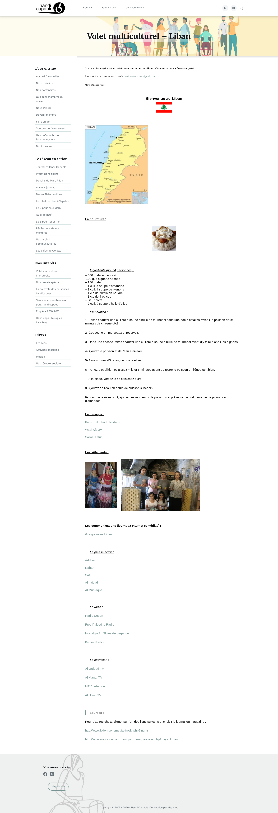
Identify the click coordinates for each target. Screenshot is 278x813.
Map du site (58, 786)
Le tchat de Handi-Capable (52, 201)
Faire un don (109, 7)
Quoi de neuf (44, 214)
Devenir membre (46, 114)
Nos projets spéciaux (49, 282)
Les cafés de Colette (48, 250)
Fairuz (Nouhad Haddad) (102, 422)
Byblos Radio (94, 642)
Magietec (173, 807)
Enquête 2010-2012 (48, 311)
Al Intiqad (91, 582)
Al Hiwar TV (93, 695)
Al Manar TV (93, 677)
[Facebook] (225, 8)
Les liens (41, 343)
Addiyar (90, 560)
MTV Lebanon (95, 686)
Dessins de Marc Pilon (49, 180)
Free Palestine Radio (99, 624)
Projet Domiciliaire (47, 173)
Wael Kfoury (93, 429)
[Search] (241, 8)
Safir (88, 575)
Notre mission (44, 83)
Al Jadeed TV (94, 668)
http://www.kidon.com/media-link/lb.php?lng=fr (116, 730)
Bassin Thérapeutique (49, 194)
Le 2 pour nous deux (48, 207)
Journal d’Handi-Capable (51, 167)
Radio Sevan (94, 615)
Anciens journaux (46, 187)
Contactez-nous (135, 7)
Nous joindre (43, 107)
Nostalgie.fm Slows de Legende (107, 633)
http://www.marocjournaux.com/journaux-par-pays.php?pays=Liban (131, 739)
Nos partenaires (46, 90)
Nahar (89, 567)
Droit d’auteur (44, 146)
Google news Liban (98, 534)
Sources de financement (50, 128)
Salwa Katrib (93, 437)
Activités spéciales (47, 349)
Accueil (87, 7)
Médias (40, 356)
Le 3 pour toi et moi (48, 221)
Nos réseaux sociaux (48, 363)
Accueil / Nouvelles (47, 76)
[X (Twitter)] (234, 8)
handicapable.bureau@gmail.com (139, 76)
